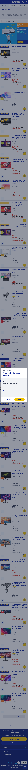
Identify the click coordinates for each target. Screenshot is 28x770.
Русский (9, 370)
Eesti (4, 370)
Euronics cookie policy (9, 390)
